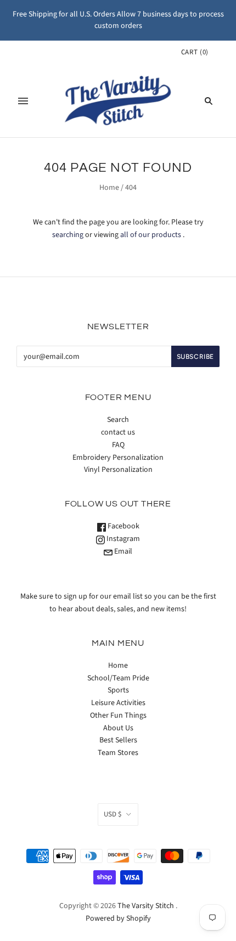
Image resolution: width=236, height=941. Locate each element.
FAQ (118, 444)
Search (118, 419)
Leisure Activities (118, 702)
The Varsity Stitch (145, 905)
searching (67, 234)
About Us (118, 728)
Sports (118, 690)
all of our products (150, 234)
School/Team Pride (118, 678)
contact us (118, 432)
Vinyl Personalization (118, 469)
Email (122, 551)
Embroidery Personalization (118, 457)
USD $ (112, 814)
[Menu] (23, 101)
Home (109, 187)
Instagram (122, 538)
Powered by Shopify (118, 918)
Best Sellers (118, 740)
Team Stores (118, 752)
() (195, 52)
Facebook (122, 526)
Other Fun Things (118, 715)
